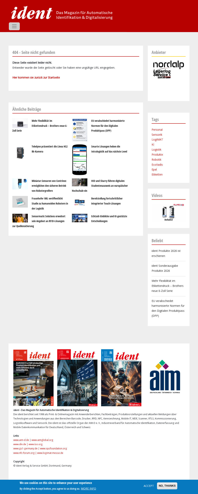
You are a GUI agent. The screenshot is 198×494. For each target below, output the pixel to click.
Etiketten (157, 174)
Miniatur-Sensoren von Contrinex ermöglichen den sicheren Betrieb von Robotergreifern (49, 186)
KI (153, 144)
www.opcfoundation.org (53, 448)
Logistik (156, 149)
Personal (157, 129)
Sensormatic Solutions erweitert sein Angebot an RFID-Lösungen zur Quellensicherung (38, 221)
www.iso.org (36, 444)
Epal (154, 169)
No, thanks (167, 485)
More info (88, 488)
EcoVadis (157, 164)
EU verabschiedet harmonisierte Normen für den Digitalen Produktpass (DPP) (108, 126)
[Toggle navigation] (14, 26)
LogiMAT (157, 139)
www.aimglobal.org (42, 440)
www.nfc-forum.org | (25, 453)
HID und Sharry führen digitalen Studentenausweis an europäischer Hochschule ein (100, 186)
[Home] (61, 12)
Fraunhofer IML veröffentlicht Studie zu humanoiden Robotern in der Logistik (50, 203)
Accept (149, 486)
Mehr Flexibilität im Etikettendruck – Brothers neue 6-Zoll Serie (39, 126)
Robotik (156, 159)
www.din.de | (21, 444)
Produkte (157, 154)
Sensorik (157, 134)
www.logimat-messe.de (50, 453)
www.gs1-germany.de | (26, 448)
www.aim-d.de (21, 440)
